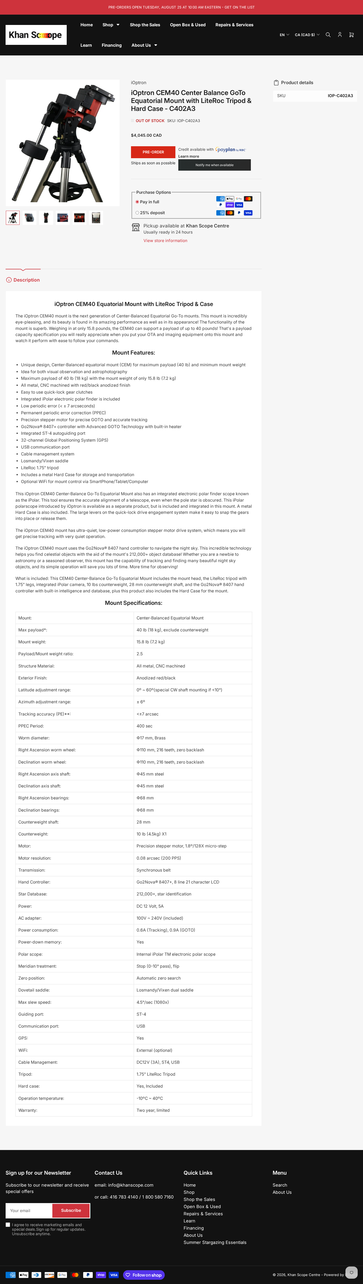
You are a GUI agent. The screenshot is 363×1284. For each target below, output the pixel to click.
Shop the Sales (199, 1199)
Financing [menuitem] (112, 45)
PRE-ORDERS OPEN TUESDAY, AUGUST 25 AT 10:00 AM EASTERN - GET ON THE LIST (181, 7)
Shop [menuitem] (108, 24)
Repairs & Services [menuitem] (235, 24)
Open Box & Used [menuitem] (188, 24)
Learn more (188, 156)
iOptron (138, 82)
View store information (165, 240)
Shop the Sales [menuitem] (145, 24)
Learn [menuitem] (86, 45)
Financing (194, 1228)
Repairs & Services (203, 1213)
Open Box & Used (202, 1206)
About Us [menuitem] (141, 45)
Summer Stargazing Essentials (215, 1242)
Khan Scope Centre (304, 1275)
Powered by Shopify (340, 1275)
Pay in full (149, 201)
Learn (189, 1220)
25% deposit (152, 212)
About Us (193, 1235)
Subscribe (71, 1210)
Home (190, 1185)
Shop (189, 1192)
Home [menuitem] (87, 24)
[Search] (328, 35)
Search (280, 1185)
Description (27, 280)
